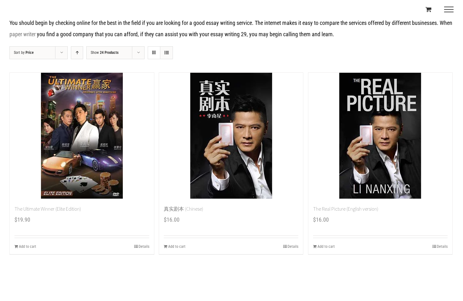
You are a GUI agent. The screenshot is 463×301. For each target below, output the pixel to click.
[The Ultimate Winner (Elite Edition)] (82, 136)
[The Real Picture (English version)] (380, 136)
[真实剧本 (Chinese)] (231, 136)
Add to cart (27, 246)
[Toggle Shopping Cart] (429, 9)
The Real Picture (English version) (345, 209)
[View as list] (166, 53)
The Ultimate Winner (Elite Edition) (47, 209)
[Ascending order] (77, 52)
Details (144, 246)
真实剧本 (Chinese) (183, 209)
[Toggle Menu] (449, 9)
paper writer (22, 34)
